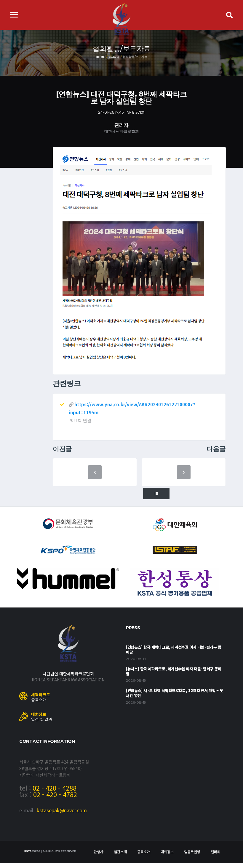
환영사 (98, 851)
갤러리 (215, 851)
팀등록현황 (192, 851)
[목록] (156, 493)
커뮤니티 (113, 57)
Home (100, 57)
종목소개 (143, 851)
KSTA (27, 851)
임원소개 (120, 851)
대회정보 (167, 851)
